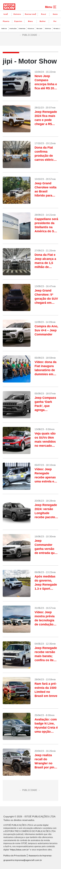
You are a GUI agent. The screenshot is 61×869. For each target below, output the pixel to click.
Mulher (43, 21)
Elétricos (48, 28)
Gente (55, 14)
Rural (43, 14)
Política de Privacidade (14, 855)
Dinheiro (17, 14)
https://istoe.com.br (19, 849)
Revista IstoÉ (30, 14)
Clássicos (31, 28)
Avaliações (13, 28)
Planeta (6, 21)
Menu (30, 21)
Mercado (39, 28)
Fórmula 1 (57, 28)
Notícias (4, 28)
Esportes (18, 21)
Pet (55, 21)
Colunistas (22, 28)
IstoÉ (6, 14)
